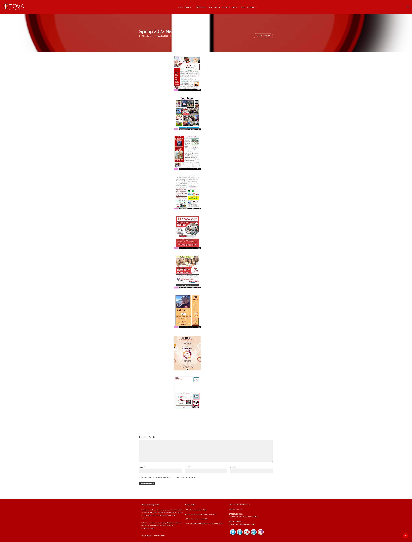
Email (187, 467)
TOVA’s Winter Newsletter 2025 (196, 519)
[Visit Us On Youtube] (246, 537)
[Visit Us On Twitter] (232, 537)
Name (142, 467)
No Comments (265, 36)
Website (233, 467)
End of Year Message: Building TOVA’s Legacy (201, 514)
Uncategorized (178, 36)
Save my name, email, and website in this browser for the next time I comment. (169, 477)
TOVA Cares (146, 36)
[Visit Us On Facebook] (239, 537)
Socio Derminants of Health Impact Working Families (204, 523)
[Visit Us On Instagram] (260, 537)
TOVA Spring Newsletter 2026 (195, 510)
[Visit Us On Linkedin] (253, 537)
